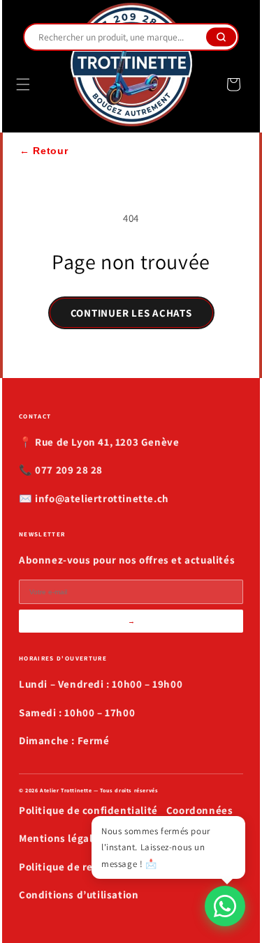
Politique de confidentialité (88, 810)
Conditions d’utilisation (78, 894)
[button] (23, 84)
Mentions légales (61, 838)
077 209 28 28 (69, 469)
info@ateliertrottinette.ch (102, 498)
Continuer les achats (131, 312)
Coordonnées (199, 810)
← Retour (44, 150)
